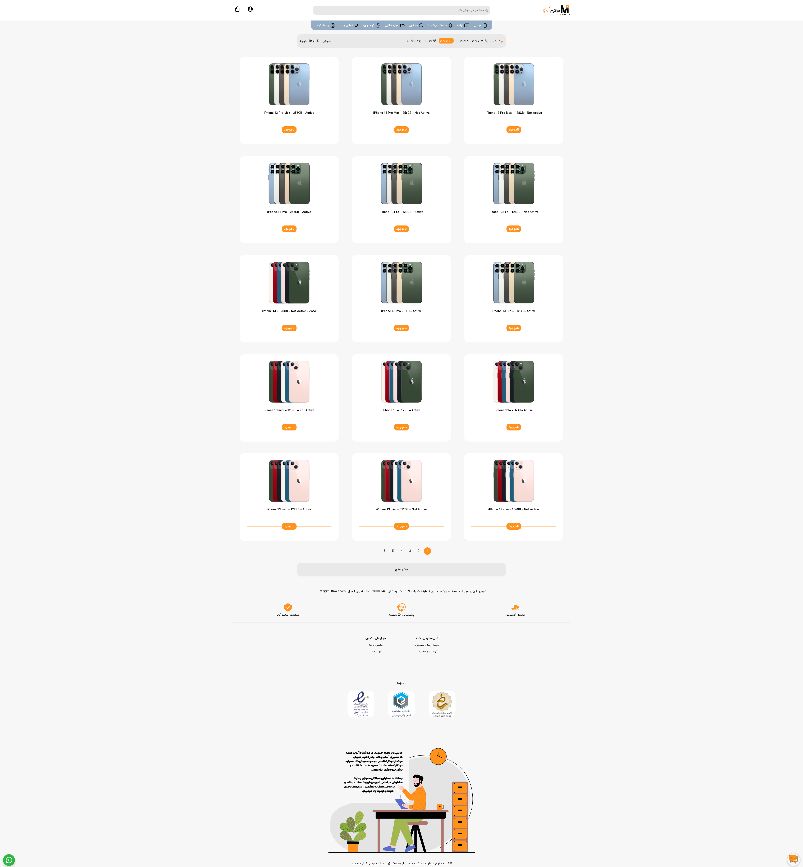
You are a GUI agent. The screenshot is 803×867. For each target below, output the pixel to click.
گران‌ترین (430, 41)
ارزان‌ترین (446, 41)
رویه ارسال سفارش (427, 645)
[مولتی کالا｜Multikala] (556, 10)
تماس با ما (376, 645)
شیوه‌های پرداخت (427, 638)
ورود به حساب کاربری (254, 10)
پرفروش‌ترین (480, 41)
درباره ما (376, 652)
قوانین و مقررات (427, 652)
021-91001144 (375, 591)
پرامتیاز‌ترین (413, 41)
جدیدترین (462, 41)
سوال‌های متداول (375, 638)
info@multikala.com (332, 591)
